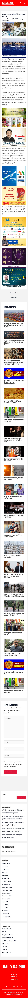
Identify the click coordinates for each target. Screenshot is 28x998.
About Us (14, 974)
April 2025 (5, 911)
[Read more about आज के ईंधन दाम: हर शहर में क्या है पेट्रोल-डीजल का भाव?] (14, 412)
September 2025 (7, 896)
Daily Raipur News (7, 935)
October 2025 (6, 893)
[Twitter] (6, 986)
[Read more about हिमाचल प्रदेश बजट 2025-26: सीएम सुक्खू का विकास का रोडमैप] (14, 645)
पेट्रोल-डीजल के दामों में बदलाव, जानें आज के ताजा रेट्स (13, 692)
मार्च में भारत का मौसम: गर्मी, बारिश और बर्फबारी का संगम (13, 479)
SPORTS (4, 949)
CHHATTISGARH (7, 929)
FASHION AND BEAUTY (9, 941)
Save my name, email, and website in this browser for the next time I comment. (13, 764)
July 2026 (5, 866)
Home (14, 972)
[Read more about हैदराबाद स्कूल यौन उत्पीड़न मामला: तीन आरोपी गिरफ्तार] (14, 451)
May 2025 (5, 908)
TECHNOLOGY (6, 952)
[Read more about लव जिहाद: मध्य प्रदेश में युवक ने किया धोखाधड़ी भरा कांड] (14, 527)
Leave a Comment (7, 19)
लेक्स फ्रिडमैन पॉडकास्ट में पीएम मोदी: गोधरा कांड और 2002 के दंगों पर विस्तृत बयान (13, 440)
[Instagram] (14, 986)
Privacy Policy (14, 979)
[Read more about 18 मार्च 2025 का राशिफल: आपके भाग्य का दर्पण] (14, 664)
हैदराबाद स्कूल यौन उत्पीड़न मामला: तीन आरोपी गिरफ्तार (13, 460)
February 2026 (6, 881)
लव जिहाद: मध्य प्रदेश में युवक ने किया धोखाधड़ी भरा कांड (13, 536)
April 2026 (5, 875)
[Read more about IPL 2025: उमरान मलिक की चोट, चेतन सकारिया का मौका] (14, 489)
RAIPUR (4, 946)
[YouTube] (21, 986)
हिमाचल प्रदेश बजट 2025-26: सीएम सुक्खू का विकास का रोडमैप (12, 655)
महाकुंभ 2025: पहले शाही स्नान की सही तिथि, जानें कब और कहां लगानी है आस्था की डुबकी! (13, 325)
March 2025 (5, 914)
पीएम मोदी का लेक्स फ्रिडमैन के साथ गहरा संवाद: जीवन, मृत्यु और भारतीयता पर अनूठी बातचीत (13, 576)
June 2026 (5, 869)
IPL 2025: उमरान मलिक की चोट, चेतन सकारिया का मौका (13, 497)
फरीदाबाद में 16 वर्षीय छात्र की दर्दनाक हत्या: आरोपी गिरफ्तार (14, 516)
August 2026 (6, 863)
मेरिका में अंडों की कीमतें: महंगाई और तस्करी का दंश (12, 557)
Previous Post (14, 293)
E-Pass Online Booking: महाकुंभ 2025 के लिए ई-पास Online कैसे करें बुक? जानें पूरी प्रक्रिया (14, 342)
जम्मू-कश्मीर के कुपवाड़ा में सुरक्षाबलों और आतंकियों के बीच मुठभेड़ (14, 614)
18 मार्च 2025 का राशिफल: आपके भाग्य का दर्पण (13, 673)
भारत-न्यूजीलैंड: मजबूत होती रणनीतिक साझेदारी (13, 634)
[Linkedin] (10, 986)
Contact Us (14, 976)
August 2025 (6, 899)
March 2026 (5, 878)
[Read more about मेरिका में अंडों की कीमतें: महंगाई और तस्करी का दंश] (14, 547)
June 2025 (5, 905)
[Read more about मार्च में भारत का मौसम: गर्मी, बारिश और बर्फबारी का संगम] (14, 470)
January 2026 (6, 884)
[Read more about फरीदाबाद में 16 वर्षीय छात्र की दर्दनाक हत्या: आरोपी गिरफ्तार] (14, 508)
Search (4, 794)
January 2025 (6, 916)
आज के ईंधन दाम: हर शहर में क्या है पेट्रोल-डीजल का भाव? (14, 421)
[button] (20, 3)
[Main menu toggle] (25, 3)
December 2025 (7, 887)
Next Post (14, 297)
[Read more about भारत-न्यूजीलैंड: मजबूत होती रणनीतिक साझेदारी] (14, 625)
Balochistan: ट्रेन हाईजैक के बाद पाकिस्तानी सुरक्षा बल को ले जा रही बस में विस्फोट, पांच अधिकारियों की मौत (13, 362)
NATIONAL (17, 19)
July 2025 (5, 902)
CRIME (4, 932)
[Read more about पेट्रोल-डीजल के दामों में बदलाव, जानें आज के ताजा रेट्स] (14, 683)
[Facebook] (17, 986)
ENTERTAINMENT (7, 938)
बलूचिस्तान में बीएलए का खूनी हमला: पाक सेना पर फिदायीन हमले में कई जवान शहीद (14, 596)
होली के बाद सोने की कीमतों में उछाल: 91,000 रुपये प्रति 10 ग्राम (12, 402)
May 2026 (5, 872)
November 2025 (7, 890)
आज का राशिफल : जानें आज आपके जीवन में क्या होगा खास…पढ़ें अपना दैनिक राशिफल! (14, 382)
